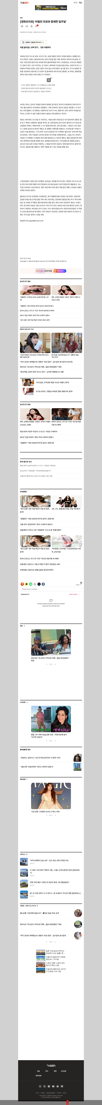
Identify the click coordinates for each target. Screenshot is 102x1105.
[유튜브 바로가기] (49, 1086)
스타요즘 (23, 702)
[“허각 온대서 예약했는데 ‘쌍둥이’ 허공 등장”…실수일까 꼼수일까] (78, 936)
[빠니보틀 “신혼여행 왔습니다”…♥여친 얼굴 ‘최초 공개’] (78, 913)
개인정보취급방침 (50, 1093)
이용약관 (43, 1093)
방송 (21, 626)
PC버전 (64, 1093)
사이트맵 (59, 1093)
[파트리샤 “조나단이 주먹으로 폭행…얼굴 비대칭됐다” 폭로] (78, 924)
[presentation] (46, 664)
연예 (21, 18)
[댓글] (36, 26)
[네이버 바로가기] (57, 1086)
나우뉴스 (23, 854)
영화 (55, 1071)
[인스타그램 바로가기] (53, 1086)
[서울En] (24, 2)
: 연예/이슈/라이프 (28, 906)
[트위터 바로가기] (44, 1086)
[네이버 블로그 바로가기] (62, 1086)
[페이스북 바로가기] (40, 1086)
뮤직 (46, 1071)
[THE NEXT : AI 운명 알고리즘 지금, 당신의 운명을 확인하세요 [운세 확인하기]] (51, 271)
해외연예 (23, 779)
